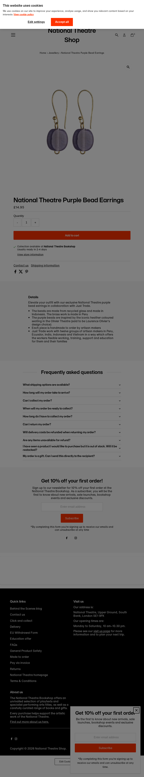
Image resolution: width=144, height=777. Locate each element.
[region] (72, 14)
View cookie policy (24, 14)
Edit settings (36, 21)
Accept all (62, 21)
